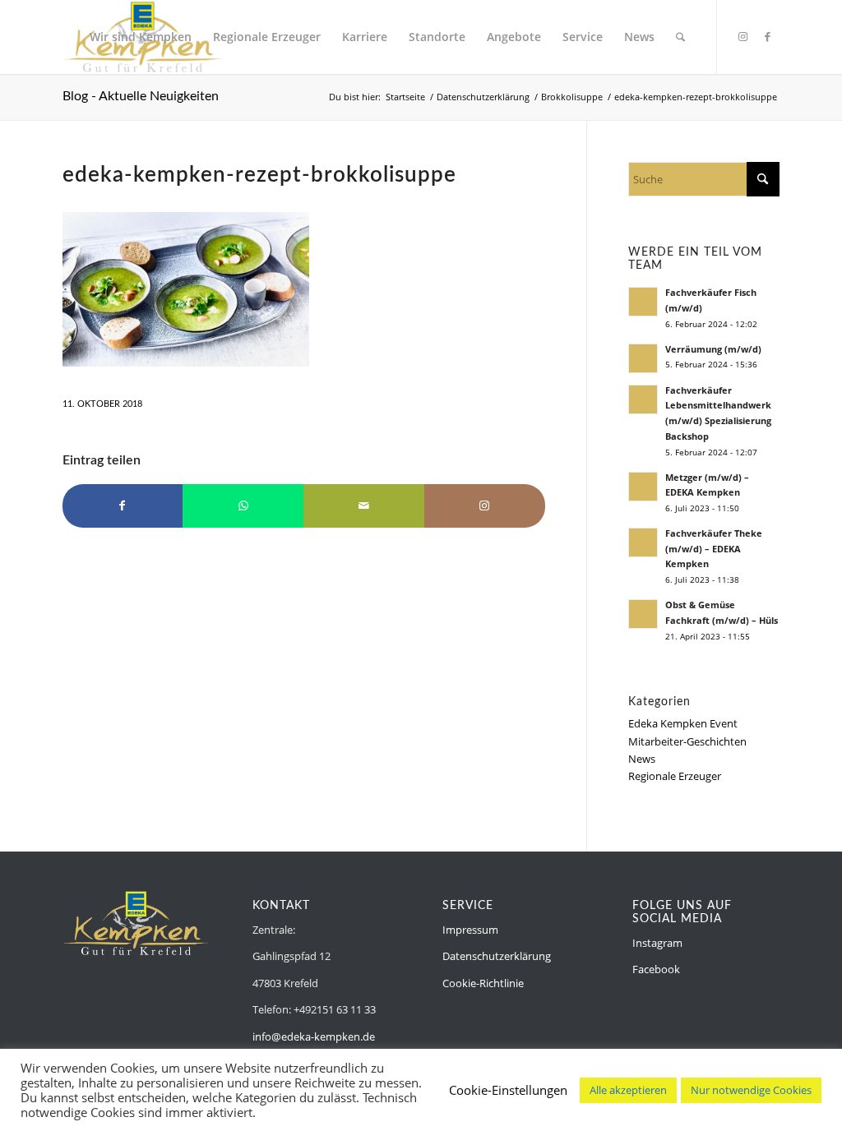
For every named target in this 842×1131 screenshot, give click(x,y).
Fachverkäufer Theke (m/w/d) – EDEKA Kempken (713, 548)
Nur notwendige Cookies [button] (751, 1090)
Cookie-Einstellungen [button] (508, 1090)
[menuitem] (140, 37)
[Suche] (680, 37)
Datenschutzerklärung (496, 956)
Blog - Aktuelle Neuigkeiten (140, 96)
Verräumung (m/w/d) (713, 349)
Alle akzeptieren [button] (628, 1090)
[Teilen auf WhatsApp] (243, 505)
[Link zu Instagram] (742, 36)
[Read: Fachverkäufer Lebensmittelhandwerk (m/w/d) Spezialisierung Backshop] (643, 399)
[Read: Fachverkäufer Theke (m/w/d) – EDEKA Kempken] (643, 542)
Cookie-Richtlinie (483, 983)
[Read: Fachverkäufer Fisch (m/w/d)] (643, 301)
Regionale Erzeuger (674, 776)
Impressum (470, 929)
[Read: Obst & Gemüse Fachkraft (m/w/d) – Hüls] (643, 614)
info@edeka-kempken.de (313, 1036)
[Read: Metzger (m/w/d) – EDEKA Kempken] (643, 486)
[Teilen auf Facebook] (122, 505)
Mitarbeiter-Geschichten (687, 741)
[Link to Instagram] (484, 505)
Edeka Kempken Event (683, 723)
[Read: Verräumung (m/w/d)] (643, 358)
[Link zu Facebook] (767, 36)
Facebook (656, 969)
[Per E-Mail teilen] (363, 505)
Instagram (657, 942)
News (641, 758)
